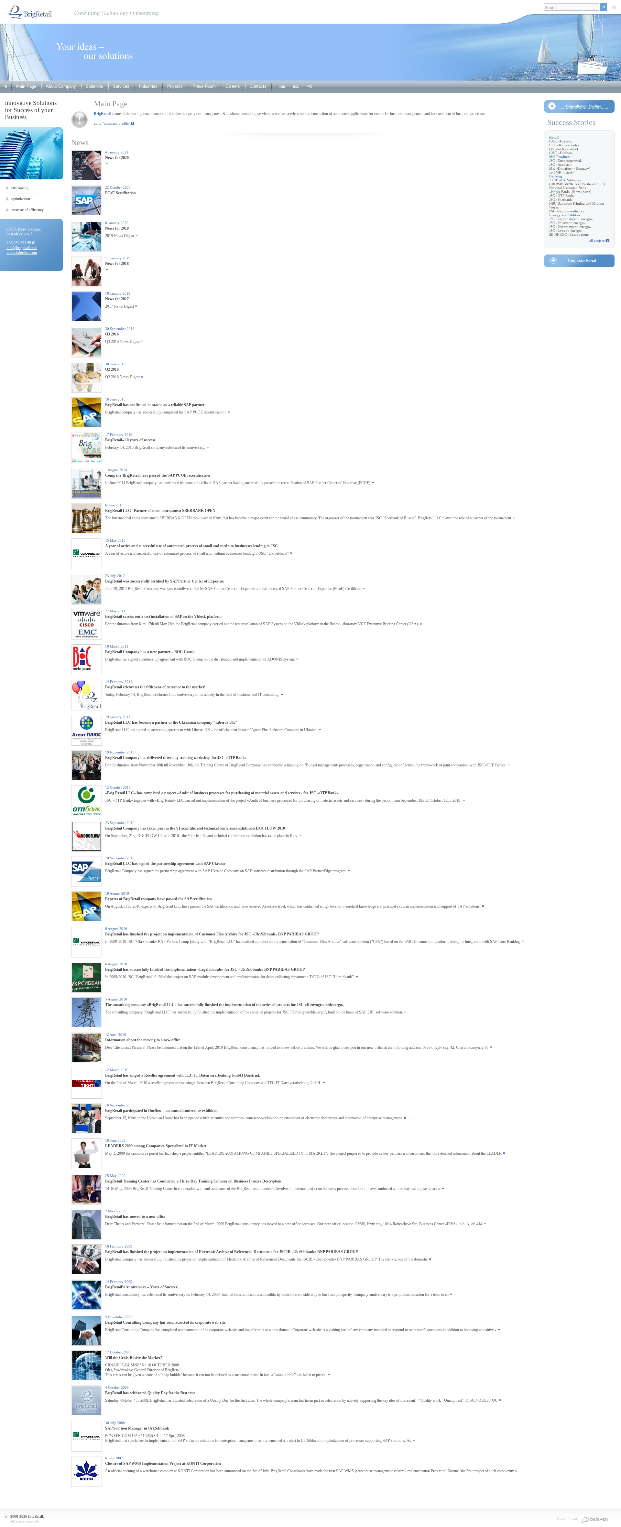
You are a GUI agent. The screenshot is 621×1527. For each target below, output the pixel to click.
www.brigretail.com (21, 252)
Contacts (258, 86)
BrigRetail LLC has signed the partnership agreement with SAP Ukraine (165, 863)
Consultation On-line (583, 106)
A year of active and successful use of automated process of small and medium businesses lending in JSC (191, 546)
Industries (148, 86)
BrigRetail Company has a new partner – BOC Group (150, 652)
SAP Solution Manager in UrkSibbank (137, 1428)
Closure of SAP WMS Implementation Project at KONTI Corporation (163, 1463)
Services (121, 86)
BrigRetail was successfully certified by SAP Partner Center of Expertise (164, 581)
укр (282, 86)
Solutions (94, 86)
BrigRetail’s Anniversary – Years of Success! (142, 1287)
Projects (175, 86)
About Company (61, 86)
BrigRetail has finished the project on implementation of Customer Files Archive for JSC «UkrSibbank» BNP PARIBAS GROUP (212, 934)
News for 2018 (117, 263)
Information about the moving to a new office (142, 1040)
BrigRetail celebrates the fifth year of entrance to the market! (155, 687)
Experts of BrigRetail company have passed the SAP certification (158, 899)
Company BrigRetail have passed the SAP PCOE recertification (157, 475)
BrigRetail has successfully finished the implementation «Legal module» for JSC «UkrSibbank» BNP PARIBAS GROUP (205, 969)
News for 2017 (117, 299)
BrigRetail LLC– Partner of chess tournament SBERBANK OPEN (160, 510)
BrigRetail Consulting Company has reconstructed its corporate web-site (165, 1322)
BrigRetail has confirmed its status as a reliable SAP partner (154, 404)
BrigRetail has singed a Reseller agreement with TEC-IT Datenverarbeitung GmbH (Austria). (182, 1075)
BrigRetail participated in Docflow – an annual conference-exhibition (162, 1110)
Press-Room (204, 86)
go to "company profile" (112, 123)
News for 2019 (117, 228)
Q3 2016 (112, 334)
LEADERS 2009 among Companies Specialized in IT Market (155, 1146)
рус (296, 86)
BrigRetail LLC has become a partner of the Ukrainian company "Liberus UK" (171, 722)
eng (309, 86)
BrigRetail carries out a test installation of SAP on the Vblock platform (163, 616)
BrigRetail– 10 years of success (130, 440)
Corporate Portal (582, 260)
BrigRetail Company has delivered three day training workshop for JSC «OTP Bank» (176, 757)
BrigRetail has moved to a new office (135, 1216)
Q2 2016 (112, 369)
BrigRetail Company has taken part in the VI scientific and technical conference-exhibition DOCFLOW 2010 (195, 828)
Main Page (26, 86)
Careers (232, 86)
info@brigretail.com (21, 247)
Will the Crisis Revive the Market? (133, 1357)
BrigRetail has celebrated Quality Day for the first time (150, 1393)
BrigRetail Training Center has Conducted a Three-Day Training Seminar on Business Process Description (193, 1181)
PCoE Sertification (120, 193)
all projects (597, 241)
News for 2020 (117, 157)
